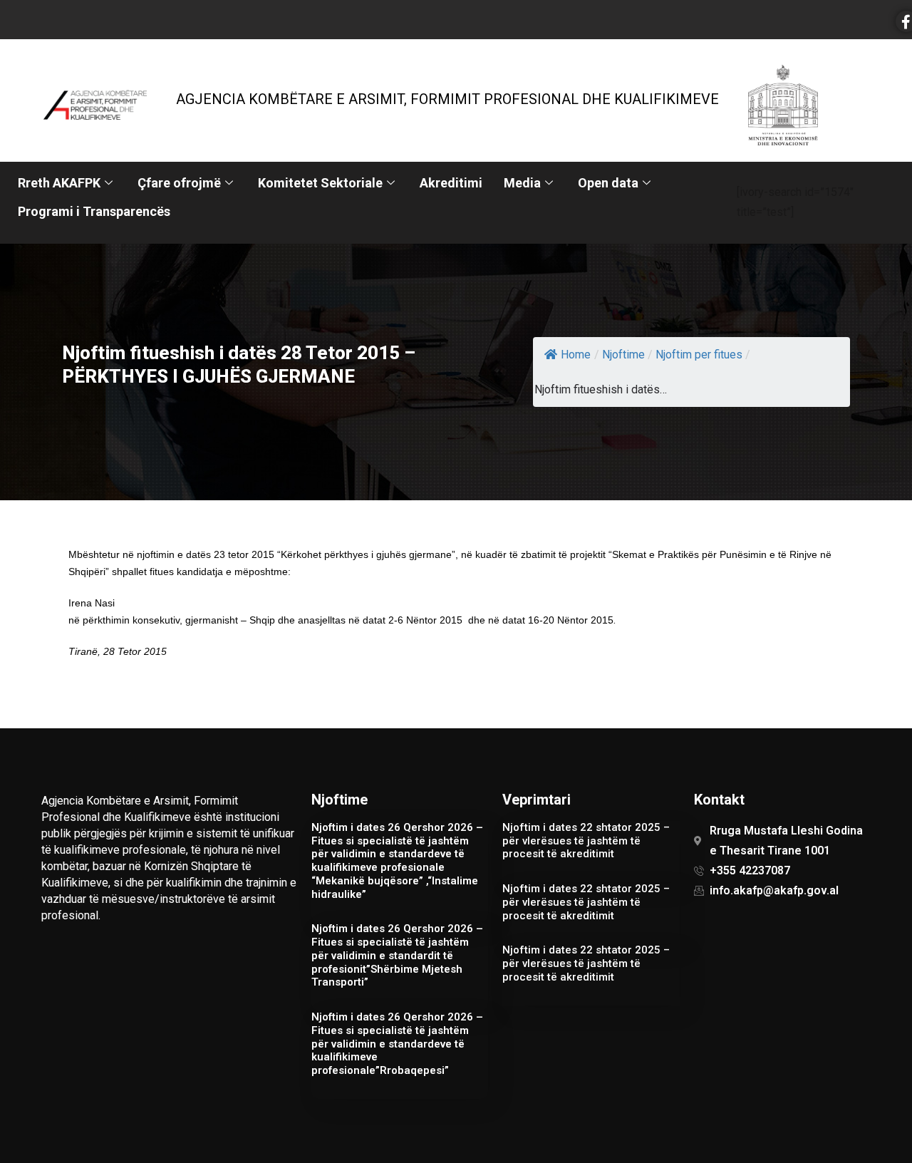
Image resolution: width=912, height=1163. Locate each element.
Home (576, 354)
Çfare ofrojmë (179, 182)
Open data (608, 182)
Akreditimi (451, 182)
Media (522, 182)
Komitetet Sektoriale (320, 182)
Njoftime (623, 354)
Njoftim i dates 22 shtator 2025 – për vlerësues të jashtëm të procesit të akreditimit (586, 841)
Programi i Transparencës (94, 211)
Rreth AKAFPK (59, 182)
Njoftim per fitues (699, 354)
